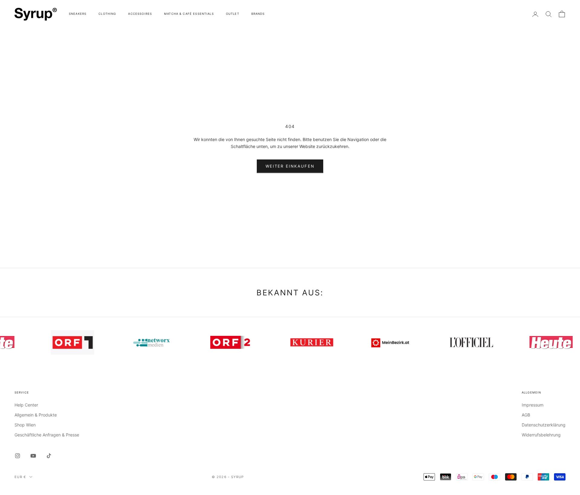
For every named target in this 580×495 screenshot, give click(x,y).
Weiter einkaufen (290, 166)
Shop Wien (25, 424)
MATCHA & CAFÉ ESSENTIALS (189, 13)
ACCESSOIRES (140, 13)
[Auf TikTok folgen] (49, 456)
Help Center (26, 404)
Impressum (532, 404)
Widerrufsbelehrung (541, 434)
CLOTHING (107, 13)
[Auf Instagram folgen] (17, 456)
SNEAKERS (77, 13)
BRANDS (258, 13)
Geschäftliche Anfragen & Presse (46, 434)
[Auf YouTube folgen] (33, 456)
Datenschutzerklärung (544, 424)
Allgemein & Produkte (35, 414)
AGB (526, 414)
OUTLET (232, 13)
